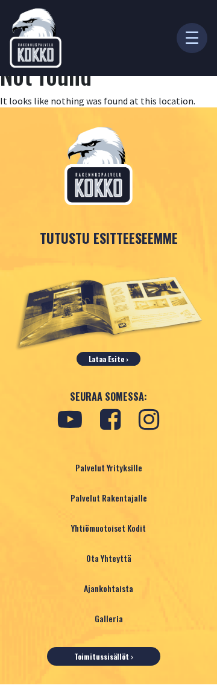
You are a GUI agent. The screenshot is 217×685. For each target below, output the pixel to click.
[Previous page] (17, 578)
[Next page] (200, 578)
